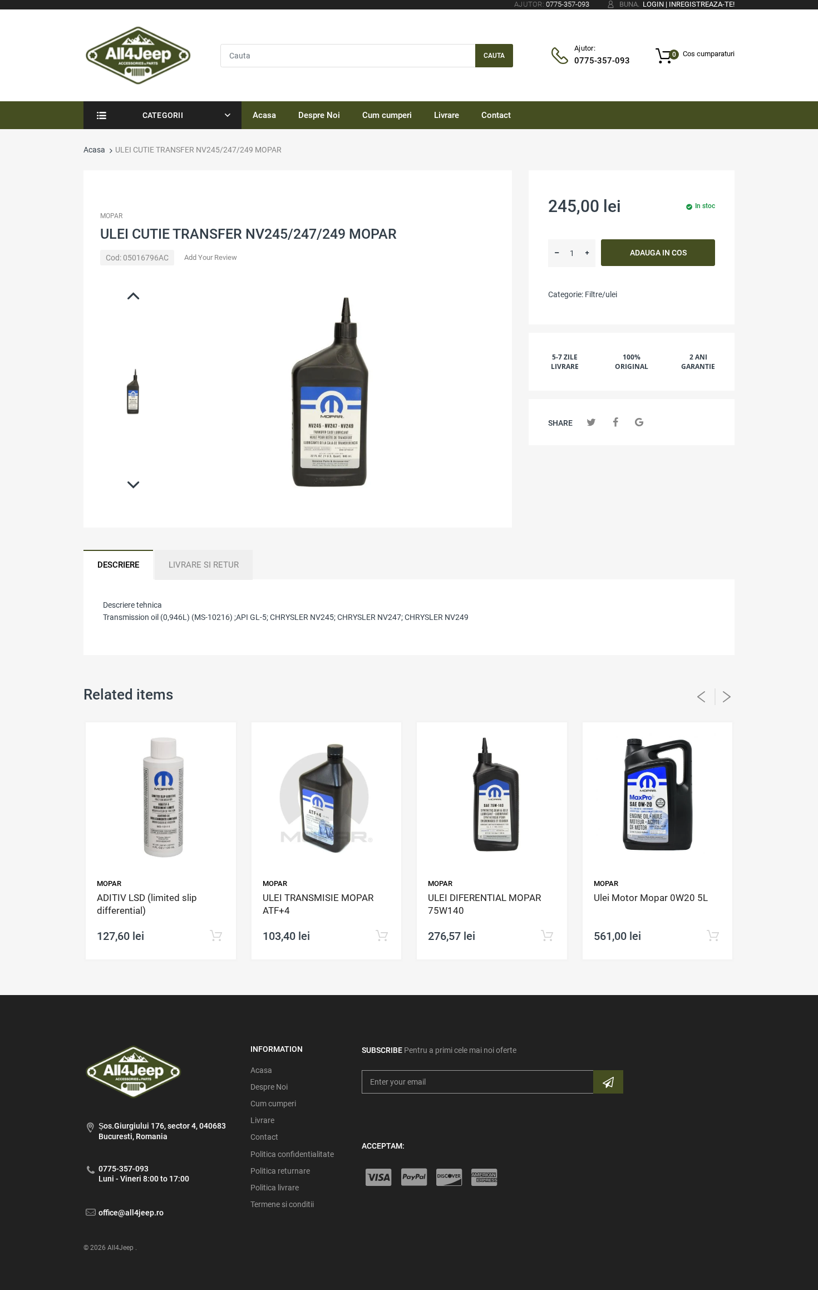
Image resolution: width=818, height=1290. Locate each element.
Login (653, 4)
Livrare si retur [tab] (204, 565)
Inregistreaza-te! (702, 4)
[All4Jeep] (138, 54)
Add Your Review (210, 257)
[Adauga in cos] (216, 936)
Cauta (494, 56)
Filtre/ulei (601, 294)
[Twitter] (591, 422)
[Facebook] (615, 422)
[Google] (639, 422)
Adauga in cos (658, 252)
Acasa (94, 149)
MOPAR (111, 216)
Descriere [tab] (118, 565)
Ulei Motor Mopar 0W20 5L (651, 897)
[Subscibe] (608, 1082)
